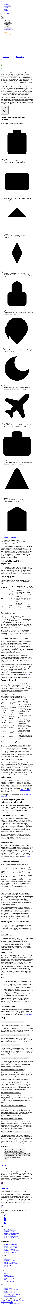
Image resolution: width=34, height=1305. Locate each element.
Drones (6, 4)
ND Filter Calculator (10, 1280)
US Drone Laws (8, 1288)
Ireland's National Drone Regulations (14, 1151)
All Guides (7, 1259)
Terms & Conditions (6, 1303)
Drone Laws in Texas (10, 1291)
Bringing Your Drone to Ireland (12, 1157)
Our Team (19, 1300)
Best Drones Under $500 (11, 1234)
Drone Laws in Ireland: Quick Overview (14, 1149)
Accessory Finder (9, 1276)
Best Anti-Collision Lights (11, 1250)
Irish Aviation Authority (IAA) (12, 537)
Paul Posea (6, 57)
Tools (5, 9)
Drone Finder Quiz (9, 1260)
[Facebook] (5, 1216)
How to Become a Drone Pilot (12, 1263)
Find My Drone (5, 13)
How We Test (12, 1300)
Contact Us (10, 1302)
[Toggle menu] (1, 15)
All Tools (6, 1273)
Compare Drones (9, 1281)
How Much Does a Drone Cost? (13, 1267)
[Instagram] (5, 1218)
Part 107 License (8, 1265)
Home (6, 32)
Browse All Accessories (10, 1244)
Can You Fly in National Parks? (13, 1294)
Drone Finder (8, 1275)
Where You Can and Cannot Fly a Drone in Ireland (17, 1153)
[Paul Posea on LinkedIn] (2, 1183)
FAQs (6, 1159)
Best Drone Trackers (10, 1252)
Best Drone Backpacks (10, 1246)
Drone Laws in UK (9, 1292)
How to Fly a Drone (9, 1262)
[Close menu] (2, 17)
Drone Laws (7, 10)
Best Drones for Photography (12, 1238)
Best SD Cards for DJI (10, 1247)
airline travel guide (27, 1014)
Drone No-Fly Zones (10, 1296)
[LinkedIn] (5, 1223)
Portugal (28, 674)
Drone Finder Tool (9, 1231)
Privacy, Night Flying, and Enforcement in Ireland (17, 1155)
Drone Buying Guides (10, 1230)
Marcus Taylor (20, 57)
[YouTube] (5, 1220)
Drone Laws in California (11, 1289)
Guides (6, 7)
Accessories (7, 6)
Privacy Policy (16, 1303)
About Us (6, 1300)
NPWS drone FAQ (25, 790)
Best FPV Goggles (9, 1249)
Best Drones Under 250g (11, 1236)
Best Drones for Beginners (11, 1233)
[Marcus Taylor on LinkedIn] (2, 1206)
